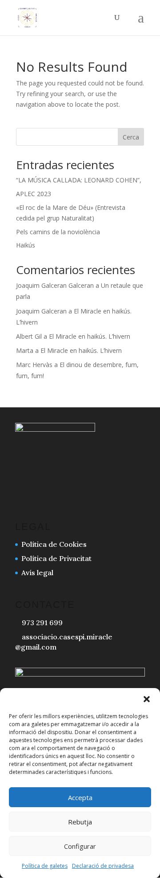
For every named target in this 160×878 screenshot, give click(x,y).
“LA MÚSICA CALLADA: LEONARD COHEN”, (78, 180)
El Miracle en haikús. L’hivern (89, 336)
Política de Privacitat (56, 558)
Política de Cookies (54, 544)
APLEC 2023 (33, 194)
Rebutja (80, 821)
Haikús (25, 245)
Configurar (80, 846)
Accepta (80, 797)
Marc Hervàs (34, 364)
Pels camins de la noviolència (58, 232)
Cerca (131, 137)
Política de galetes (45, 866)
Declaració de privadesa (103, 866)
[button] (146, 699)
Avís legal (37, 572)
